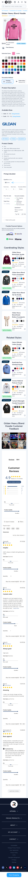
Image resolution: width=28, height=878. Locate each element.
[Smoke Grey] (13, 348)
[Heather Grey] (13, 407)
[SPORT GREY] (9, 57)
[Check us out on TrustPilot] (25, 867)
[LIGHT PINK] (9, 60)
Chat (25, 214)
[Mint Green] (15, 66)
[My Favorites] (22, 2)
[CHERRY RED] (24, 60)
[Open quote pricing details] (25, 267)
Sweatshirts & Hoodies (16, 11)
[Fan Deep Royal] (6, 73)
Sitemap (14, 862)
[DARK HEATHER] (24, 57)
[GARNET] (12, 63)
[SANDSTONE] (21, 387)
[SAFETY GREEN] (9, 66)
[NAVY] (12, 73)
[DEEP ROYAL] (19, 348)
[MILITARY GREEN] (18, 57)
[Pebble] (17, 348)
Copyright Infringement (14, 857)
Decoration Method (22, 186)
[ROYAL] (21, 70)
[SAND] (18, 63)
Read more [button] (16, 608)
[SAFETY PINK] (15, 60)
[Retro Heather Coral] (17, 368)
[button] (6, 437)
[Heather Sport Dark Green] (18, 66)
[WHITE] (3, 57)
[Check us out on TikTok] (21, 867)
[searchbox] (10, 521)
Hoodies (25, 11)
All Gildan (5, 139)
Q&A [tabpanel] (17, 459)
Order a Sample (21, 43)
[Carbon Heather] (23, 407)
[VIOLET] (6, 70)
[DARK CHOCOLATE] (6, 66)
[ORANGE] (3, 66)
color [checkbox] (13, 528)
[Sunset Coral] (23, 368)
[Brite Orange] (13, 409)
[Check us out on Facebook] (3, 867)
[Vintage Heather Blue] (13, 387)
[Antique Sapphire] (21, 368)
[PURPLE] (18, 73)
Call (18, 214)
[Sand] (13, 321)
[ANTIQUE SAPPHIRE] (9, 73)
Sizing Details (16, 114)
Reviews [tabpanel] (11, 459)
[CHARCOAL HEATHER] (23, 348)
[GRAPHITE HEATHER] (12, 57)
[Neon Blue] (3, 73)
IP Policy (14, 860)
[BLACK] (6, 60)
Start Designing (14, 875)
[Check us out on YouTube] (17, 867)
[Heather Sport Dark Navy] (18, 70)
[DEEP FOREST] (13, 350)
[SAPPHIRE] (15, 70)
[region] (14, 487)
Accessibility (14, 845)
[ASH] (6, 57)
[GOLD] (12, 66)
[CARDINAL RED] (6, 63)
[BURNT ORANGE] (15, 387)
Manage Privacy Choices (14, 848)
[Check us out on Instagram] (10, 867)
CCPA (14, 855)
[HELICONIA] (18, 60)
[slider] (13, 182)
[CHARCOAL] (21, 57)
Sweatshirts (22, 139)
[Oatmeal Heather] (19, 387)
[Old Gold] (21, 63)
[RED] (21, 60)
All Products (5, 11)
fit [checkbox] (4, 528)
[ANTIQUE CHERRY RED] (3, 63)
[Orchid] (15, 73)
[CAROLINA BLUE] (9, 70)
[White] (13, 368)
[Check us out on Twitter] (6, 867)
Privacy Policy (14, 852)
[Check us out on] (14, 867)
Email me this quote (10, 220)
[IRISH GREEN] (21, 66)
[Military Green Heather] (23, 387)
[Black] (15, 368)
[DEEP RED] (15, 348)
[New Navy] (17, 407)
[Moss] (19, 407)
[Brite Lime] (21, 407)
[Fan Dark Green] (24, 66)
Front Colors (6, 186)
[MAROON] (15, 63)
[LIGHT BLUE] (3, 70)
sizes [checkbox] (17, 528)
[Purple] (13, 370)
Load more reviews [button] (14, 791)
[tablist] (14, 458)
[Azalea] (13, 53)
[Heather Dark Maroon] (9, 63)
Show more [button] (6, 532)
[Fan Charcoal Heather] (15, 57)
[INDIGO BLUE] (24, 70)
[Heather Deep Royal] (12, 70)
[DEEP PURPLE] (17, 387)
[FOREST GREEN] (3, 60)
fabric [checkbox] (8, 528)
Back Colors (13, 186)
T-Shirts (13, 139)
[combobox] (14, 6)
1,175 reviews (12, 15)
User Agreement (14, 850)
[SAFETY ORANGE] (24, 63)
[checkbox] (4, 220)
